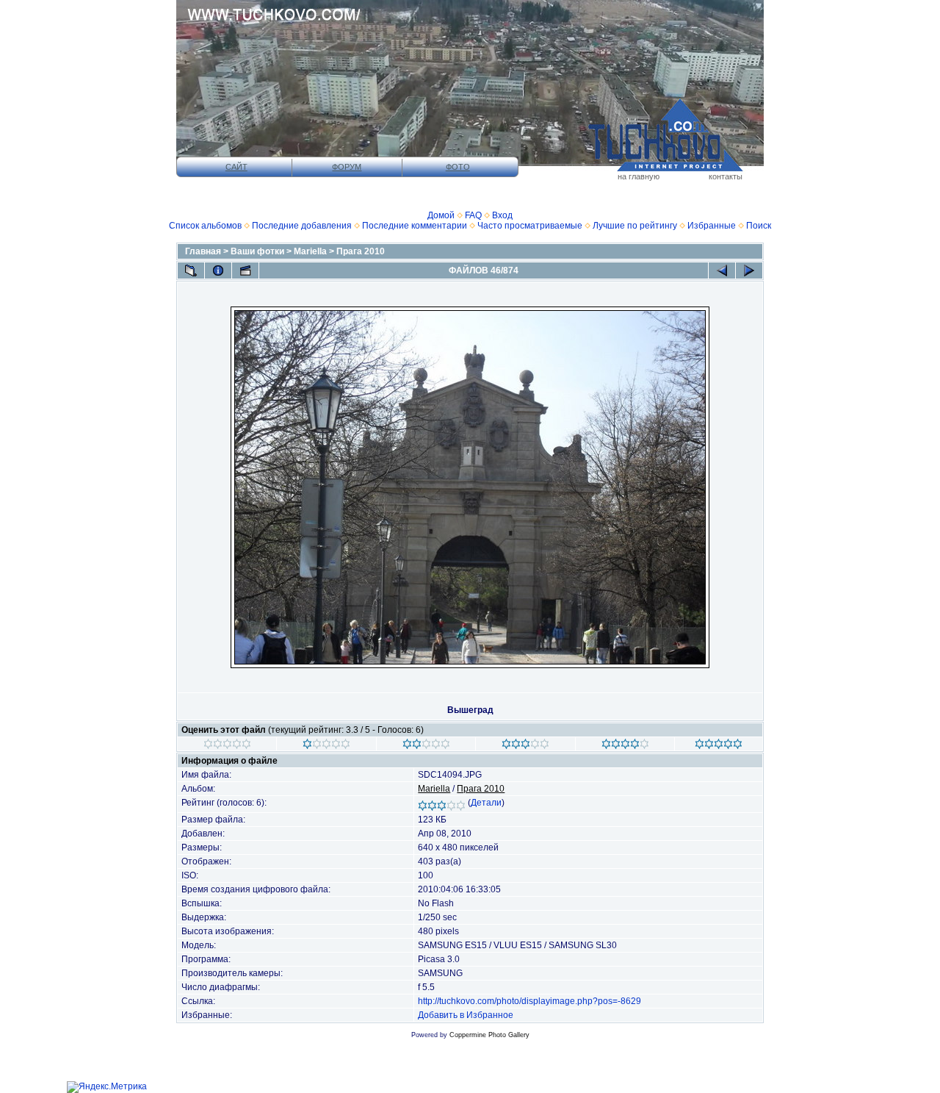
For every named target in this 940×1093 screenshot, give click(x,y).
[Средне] (426, 746)
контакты (725, 176)
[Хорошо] (525, 746)
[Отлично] (625, 746)
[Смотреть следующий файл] (749, 270)
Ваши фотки (257, 251)
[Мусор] (227, 746)
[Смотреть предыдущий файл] (722, 270)
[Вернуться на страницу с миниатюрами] (191, 270)
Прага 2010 (360, 251)
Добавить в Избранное (465, 1015)
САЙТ (236, 166)
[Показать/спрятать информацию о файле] (218, 270)
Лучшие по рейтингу (635, 226)
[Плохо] (326, 746)
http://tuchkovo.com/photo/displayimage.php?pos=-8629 (529, 1001)
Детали (486, 803)
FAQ (473, 215)
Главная (203, 251)
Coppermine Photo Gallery (489, 1035)
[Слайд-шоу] (245, 270)
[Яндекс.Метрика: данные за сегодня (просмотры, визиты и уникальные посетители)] (107, 1087)
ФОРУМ (346, 166)
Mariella (310, 251)
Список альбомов (205, 226)
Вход (502, 215)
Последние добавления (302, 226)
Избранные (711, 226)
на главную (638, 176)
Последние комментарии (414, 226)
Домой (441, 215)
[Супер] (718, 746)
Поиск (758, 226)
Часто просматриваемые (529, 226)
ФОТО (458, 166)
